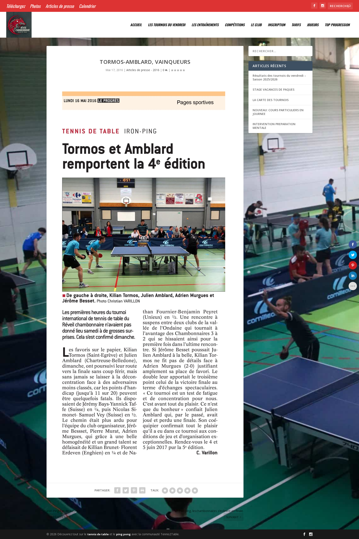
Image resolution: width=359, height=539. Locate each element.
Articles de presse (59, 6)
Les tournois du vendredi (166, 25)
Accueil (136, 25)
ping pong (123, 534)
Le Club (256, 25)
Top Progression (337, 25)
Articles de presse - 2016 (142, 70)
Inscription (276, 25)
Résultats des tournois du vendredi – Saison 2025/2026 (279, 77)
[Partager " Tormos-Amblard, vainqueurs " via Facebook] (117, 490)
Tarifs (296, 25)
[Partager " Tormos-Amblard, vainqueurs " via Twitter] (126, 490)
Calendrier (87, 6)
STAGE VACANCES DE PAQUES (273, 89)
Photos (35, 6)
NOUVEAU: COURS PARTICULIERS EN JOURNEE (278, 112)
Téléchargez (15, 6)
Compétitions (235, 25)
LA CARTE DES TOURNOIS (271, 100)
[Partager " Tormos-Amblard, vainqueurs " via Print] (142, 490)
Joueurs (312, 25)
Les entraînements (205, 25)
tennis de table (98, 534)
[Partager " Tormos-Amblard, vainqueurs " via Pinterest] (134, 490)
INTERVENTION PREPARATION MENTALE (274, 126)
